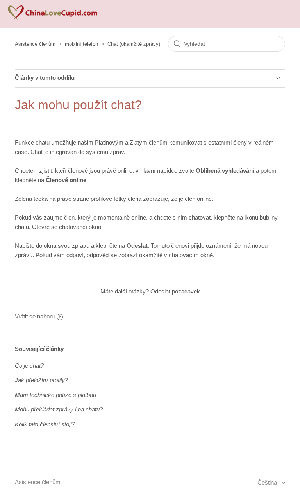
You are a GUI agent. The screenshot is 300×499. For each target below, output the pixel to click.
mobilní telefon (81, 44)
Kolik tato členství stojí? (45, 424)
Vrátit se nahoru (35, 316)
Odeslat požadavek (175, 291)
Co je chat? (29, 365)
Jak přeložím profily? (41, 380)
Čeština (268, 482)
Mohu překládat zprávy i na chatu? (59, 409)
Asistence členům (35, 44)
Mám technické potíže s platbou (55, 395)
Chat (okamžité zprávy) (133, 44)
